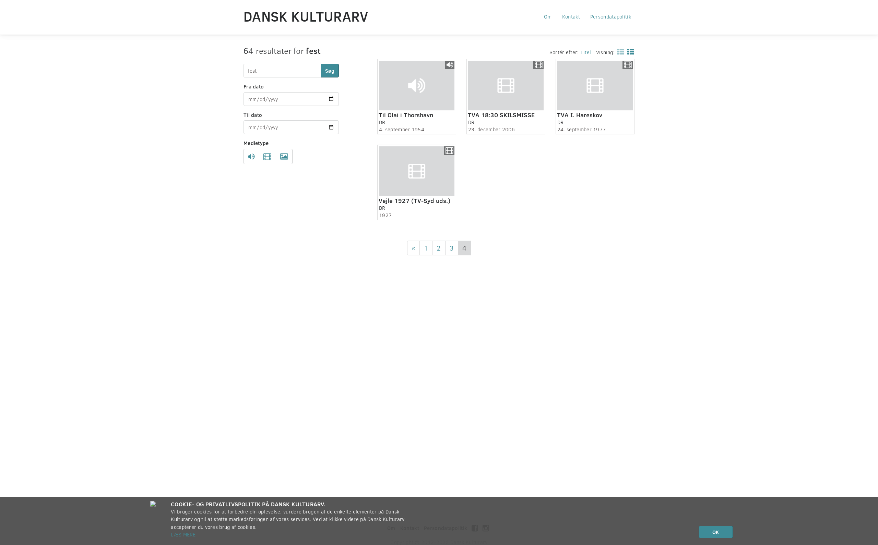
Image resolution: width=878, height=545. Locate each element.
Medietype (256, 143)
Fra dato (254, 86)
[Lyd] (251, 157)
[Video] (267, 157)
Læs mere (183, 534)
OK (715, 532)
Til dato (253, 114)
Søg (329, 70)
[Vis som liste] (619, 51)
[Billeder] (284, 157)
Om (548, 16)
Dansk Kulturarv (306, 16)
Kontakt (571, 16)
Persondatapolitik (610, 16)
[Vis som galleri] (629, 51)
